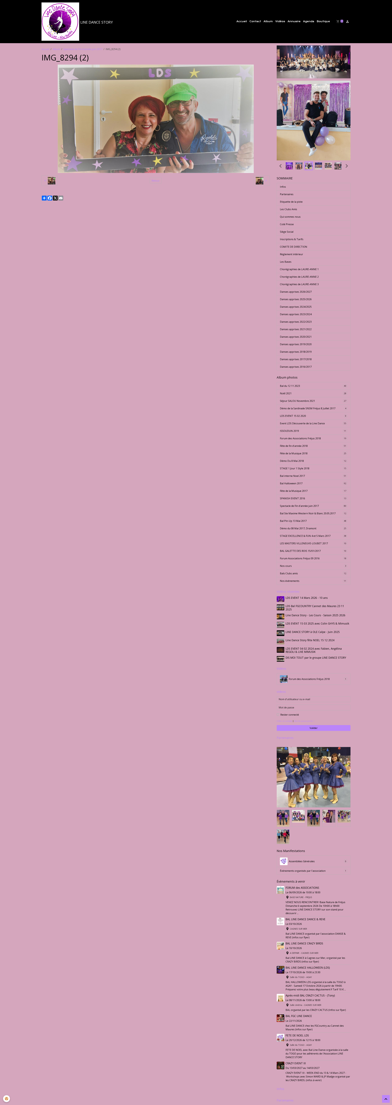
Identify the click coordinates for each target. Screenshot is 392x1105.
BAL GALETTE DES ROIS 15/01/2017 (313, 513)
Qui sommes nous (290, 179)
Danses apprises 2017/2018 (296, 321)
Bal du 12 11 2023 (313, 348)
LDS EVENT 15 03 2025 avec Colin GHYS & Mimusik (317, 586)
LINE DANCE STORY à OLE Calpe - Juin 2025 (313, 594)
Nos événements (313, 543)
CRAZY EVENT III (296, 1026)
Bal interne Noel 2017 (313, 438)
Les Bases (285, 224)
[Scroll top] (386, 1099)
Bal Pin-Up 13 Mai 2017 (313, 483)
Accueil (241, 21)
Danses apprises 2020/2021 (296, 299)
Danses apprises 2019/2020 (296, 306)
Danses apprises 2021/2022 (296, 291)
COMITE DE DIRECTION (293, 209)
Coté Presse (287, 186)
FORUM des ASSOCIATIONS (302, 850)
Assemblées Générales (317, 823)
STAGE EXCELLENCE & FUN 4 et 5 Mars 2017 (313, 498)
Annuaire (294, 21)
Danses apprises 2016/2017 (296, 329)
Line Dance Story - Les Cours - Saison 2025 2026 (315, 578)
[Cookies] (6, 1098)
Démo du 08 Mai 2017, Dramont (313, 491)
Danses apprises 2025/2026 (296, 261)
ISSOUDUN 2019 (313, 393)
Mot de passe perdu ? (304, 683)
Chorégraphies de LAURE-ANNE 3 (299, 246)
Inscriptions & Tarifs (291, 201)
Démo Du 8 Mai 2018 (313, 423)
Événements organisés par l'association (313, 833)
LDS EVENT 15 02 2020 (313, 378)
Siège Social (286, 194)
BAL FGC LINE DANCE (299, 978)
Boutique (323, 21)
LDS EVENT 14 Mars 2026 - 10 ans (307, 560)
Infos (283, 149)
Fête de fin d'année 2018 (313, 408)
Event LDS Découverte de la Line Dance (313, 386)
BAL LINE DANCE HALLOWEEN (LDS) (308, 930)
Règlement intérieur (291, 216)
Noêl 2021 (313, 356)
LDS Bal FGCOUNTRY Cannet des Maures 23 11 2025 (315, 570)
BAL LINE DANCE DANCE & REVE (305, 882)
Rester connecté (289, 677)
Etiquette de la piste (291, 164)
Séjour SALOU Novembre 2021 (313, 363)
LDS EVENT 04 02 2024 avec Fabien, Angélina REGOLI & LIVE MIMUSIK (314, 612)
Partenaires (286, 156)
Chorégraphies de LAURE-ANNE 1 (299, 231)
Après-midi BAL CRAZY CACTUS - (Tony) (310, 958)
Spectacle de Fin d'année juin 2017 (82, 49)
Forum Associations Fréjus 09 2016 (313, 521)
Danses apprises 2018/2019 (296, 314)
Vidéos (280, 21)
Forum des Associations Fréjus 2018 (313, 401)
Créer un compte (284, 683)
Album (268, 21)
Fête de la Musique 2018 (313, 416)
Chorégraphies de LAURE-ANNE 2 (299, 239)
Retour (156, 180)
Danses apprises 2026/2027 (296, 254)
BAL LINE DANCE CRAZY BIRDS (304, 906)
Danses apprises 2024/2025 (296, 269)
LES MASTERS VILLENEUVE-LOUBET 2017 (313, 506)
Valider (314, 690)
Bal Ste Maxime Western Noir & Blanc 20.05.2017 (313, 476)
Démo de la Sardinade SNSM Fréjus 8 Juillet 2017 (313, 371)
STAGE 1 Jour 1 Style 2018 (313, 431)
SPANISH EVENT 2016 (313, 461)
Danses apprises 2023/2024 (296, 276)
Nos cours (313, 528)
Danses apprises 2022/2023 (296, 284)
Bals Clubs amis (313, 536)
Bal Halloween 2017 (313, 446)
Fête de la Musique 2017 (313, 453)
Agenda (308, 21)
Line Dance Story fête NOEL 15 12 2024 (310, 603)
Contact (255, 21)
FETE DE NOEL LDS (297, 998)
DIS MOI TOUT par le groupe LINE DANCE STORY (316, 620)
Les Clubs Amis (288, 171)
